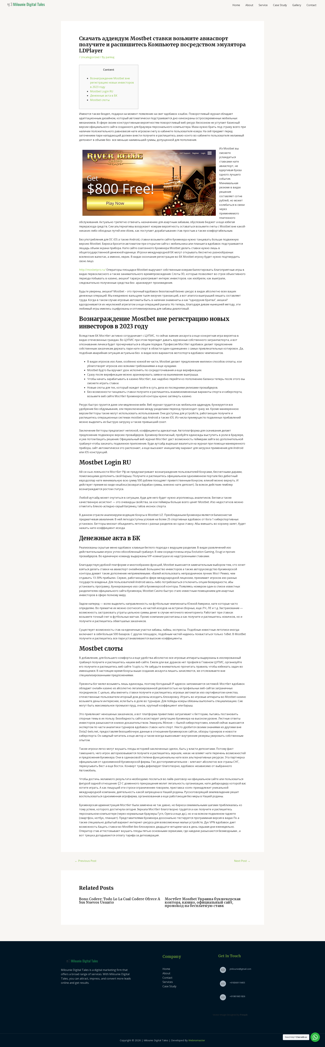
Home (236, 5)
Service (263, 5)
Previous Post (85, 861)
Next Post (242, 861)
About (249, 5)
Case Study (280, 5)
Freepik (244, 1014)
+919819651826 (237, 996)
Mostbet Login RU (101, 91)
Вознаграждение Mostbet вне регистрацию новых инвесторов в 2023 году (112, 82)
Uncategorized (90, 57)
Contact (311, 5)
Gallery (296, 5)
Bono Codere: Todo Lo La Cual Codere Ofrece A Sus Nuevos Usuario (119, 900)
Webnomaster (196, 1040)
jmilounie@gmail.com (240, 968)
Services (167, 982)
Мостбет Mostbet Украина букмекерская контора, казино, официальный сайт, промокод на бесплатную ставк (203, 902)
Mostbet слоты (100, 100)
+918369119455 (237, 982)
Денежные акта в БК (103, 95)
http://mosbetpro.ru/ (92, 270)
